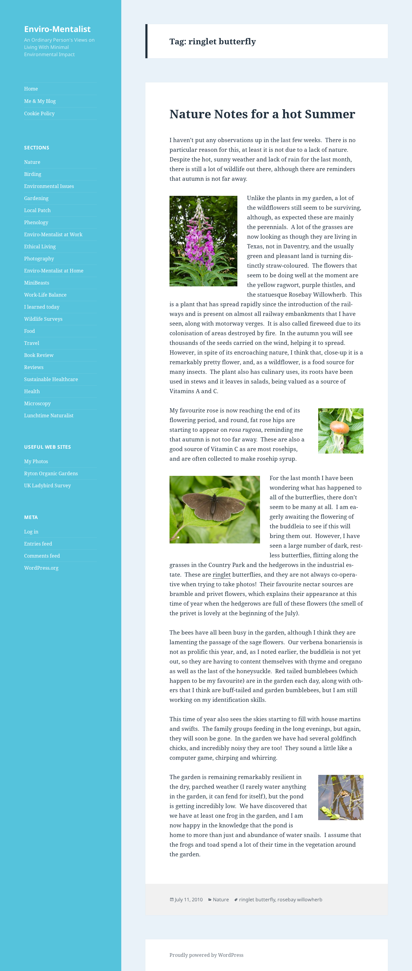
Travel (31, 343)
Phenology (36, 222)
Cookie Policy (39, 113)
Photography (39, 258)
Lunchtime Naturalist (49, 415)
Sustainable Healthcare (51, 379)
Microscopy (37, 403)
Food (29, 331)
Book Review (39, 355)
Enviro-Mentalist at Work (53, 234)
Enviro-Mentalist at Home (54, 270)
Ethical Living (40, 246)
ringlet (222, 574)
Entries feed (38, 543)
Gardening (36, 198)
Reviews (33, 367)
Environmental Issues (49, 186)
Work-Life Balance (45, 294)
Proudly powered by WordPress (206, 955)
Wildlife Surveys (43, 319)
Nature (32, 162)
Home (31, 88)
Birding (32, 174)
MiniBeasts (36, 282)
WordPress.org (41, 568)
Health (32, 391)
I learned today (41, 307)
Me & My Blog (40, 101)
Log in (31, 531)
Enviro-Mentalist (57, 28)
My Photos (36, 461)
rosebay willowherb (299, 899)
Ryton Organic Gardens (51, 473)
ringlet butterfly (257, 899)
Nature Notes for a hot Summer (262, 114)
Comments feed (42, 555)
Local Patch (37, 210)
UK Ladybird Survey (47, 485)
